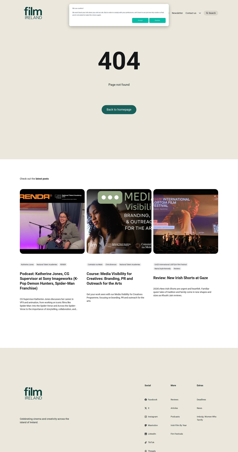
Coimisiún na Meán (95, 265)
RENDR (63, 265)
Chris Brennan (111, 265)
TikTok (151, 442)
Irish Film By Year (179, 425)
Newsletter (177, 13)
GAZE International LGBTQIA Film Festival (171, 265)
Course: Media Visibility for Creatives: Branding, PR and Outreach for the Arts (110, 279)
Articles (174, 408)
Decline (157, 20)
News (199, 408)
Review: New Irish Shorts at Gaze (180, 278)
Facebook (152, 399)
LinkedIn (152, 434)
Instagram (153, 416)
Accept (140, 20)
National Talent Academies (47, 265)
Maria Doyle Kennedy (163, 269)
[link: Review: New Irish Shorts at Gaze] (185, 252)
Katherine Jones (27, 265)
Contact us (191, 13)
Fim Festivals (177, 434)
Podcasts (175, 416)
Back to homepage (119, 109)
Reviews (177, 269)
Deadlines (201, 399)
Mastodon (153, 425)
